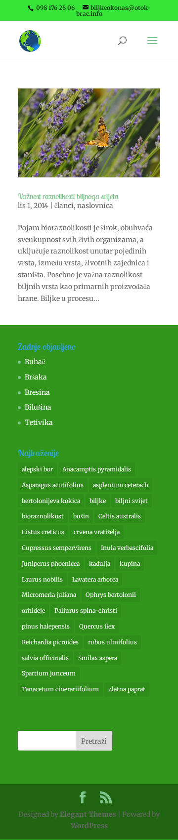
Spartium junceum (49, 673)
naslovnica (95, 205)
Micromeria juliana (49, 594)
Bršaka (36, 377)
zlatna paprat (126, 689)
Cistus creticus (43, 532)
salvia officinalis (45, 658)
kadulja (99, 563)
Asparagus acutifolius (53, 485)
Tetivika (39, 422)
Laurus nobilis (42, 579)
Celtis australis (119, 516)
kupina (130, 563)
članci (64, 205)
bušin (81, 516)
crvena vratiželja (97, 532)
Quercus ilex (97, 626)
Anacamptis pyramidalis (96, 469)
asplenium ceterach (120, 485)
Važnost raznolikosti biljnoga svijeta (68, 196)
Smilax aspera (97, 658)
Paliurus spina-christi (85, 610)
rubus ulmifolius (112, 642)
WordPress (89, 825)
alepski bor (37, 469)
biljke (97, 500)
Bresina (37, 392)
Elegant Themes (88, 814)
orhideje (33, 610)
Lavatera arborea (95, 579)
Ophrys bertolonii (111, 594)
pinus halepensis (46, 626)
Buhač (35, 361)
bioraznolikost (43, 516)
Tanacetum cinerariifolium (60, 689)
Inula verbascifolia (127, 547)
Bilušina (38, 407)
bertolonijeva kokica (51, 500)
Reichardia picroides (50, 642)
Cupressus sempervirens (56, 547)
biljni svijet (131, 500)
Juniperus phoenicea (51, 563)
